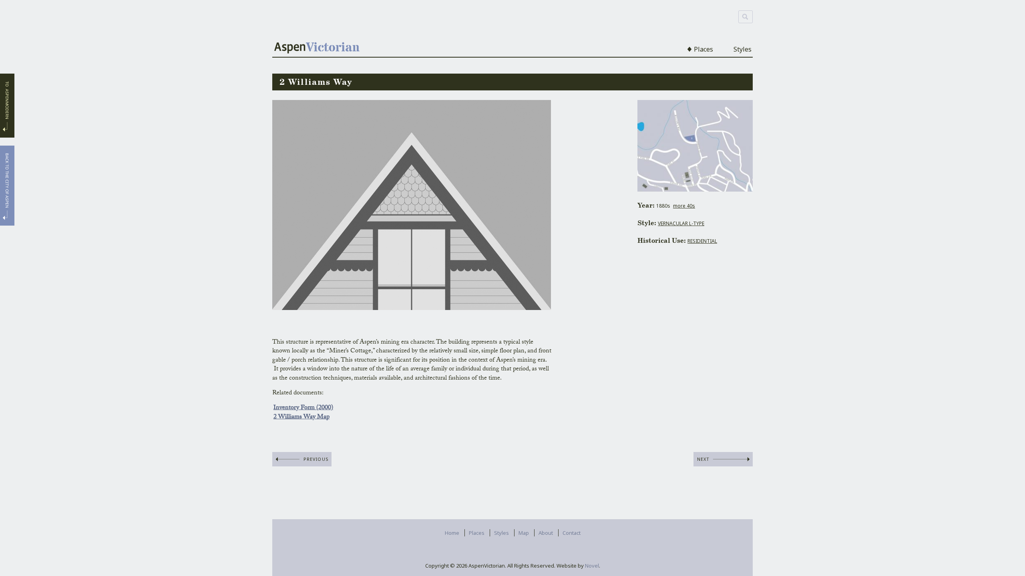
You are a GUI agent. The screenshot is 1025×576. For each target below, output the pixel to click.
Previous (316, 459)
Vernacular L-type (681, 223)
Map (524, 532)
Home (452, 532)
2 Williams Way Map (301, 417)
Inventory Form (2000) (303, 408)
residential (702, 241)
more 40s (684, 205)
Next (703, 459)
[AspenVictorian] (316, 49)
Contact (572, 532)
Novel (592, 565)
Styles (743, 49)
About (546, 532)
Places (703, 49)
